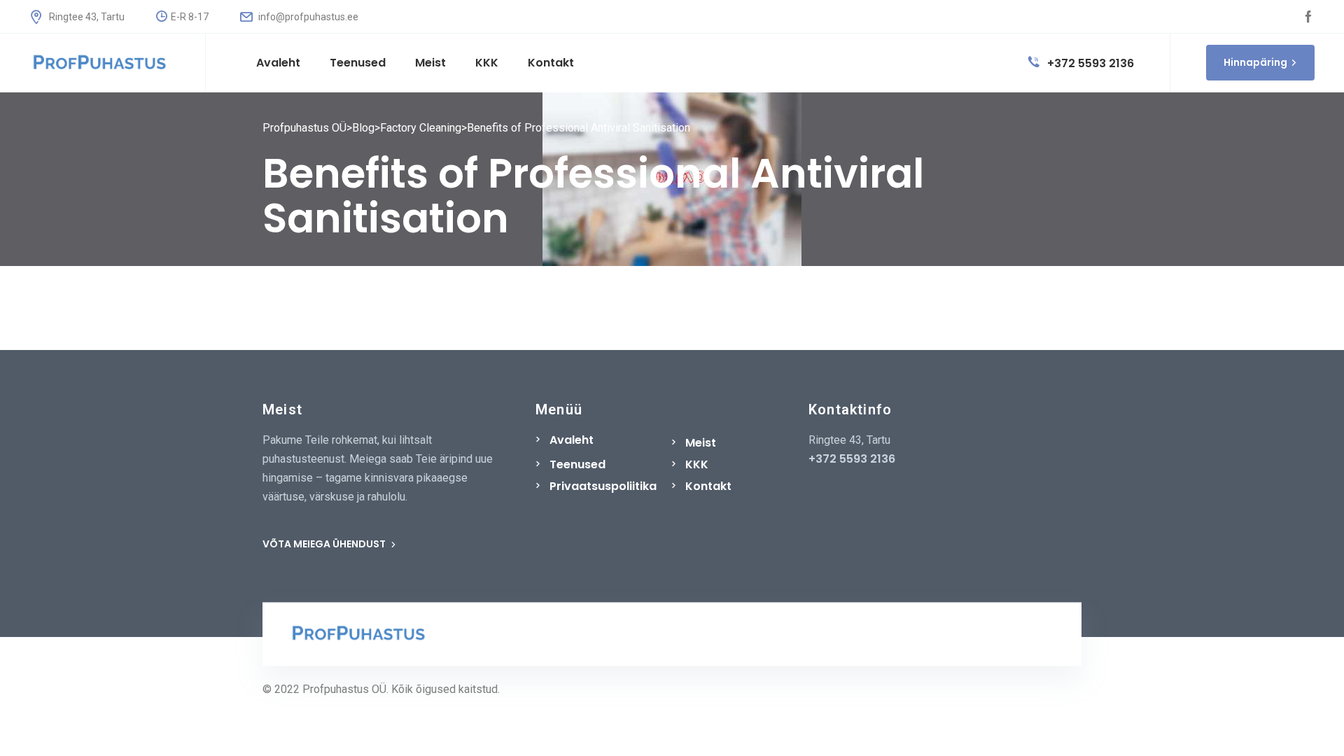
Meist (700, 443)
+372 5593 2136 (1089, 63)
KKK (696, 464)
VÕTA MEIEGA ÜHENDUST (325, 544)
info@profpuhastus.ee (307, 16)
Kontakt (708, 486)
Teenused (578, 464)
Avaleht (572, 440)
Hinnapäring (1255, 62)
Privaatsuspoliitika (603, 486)
